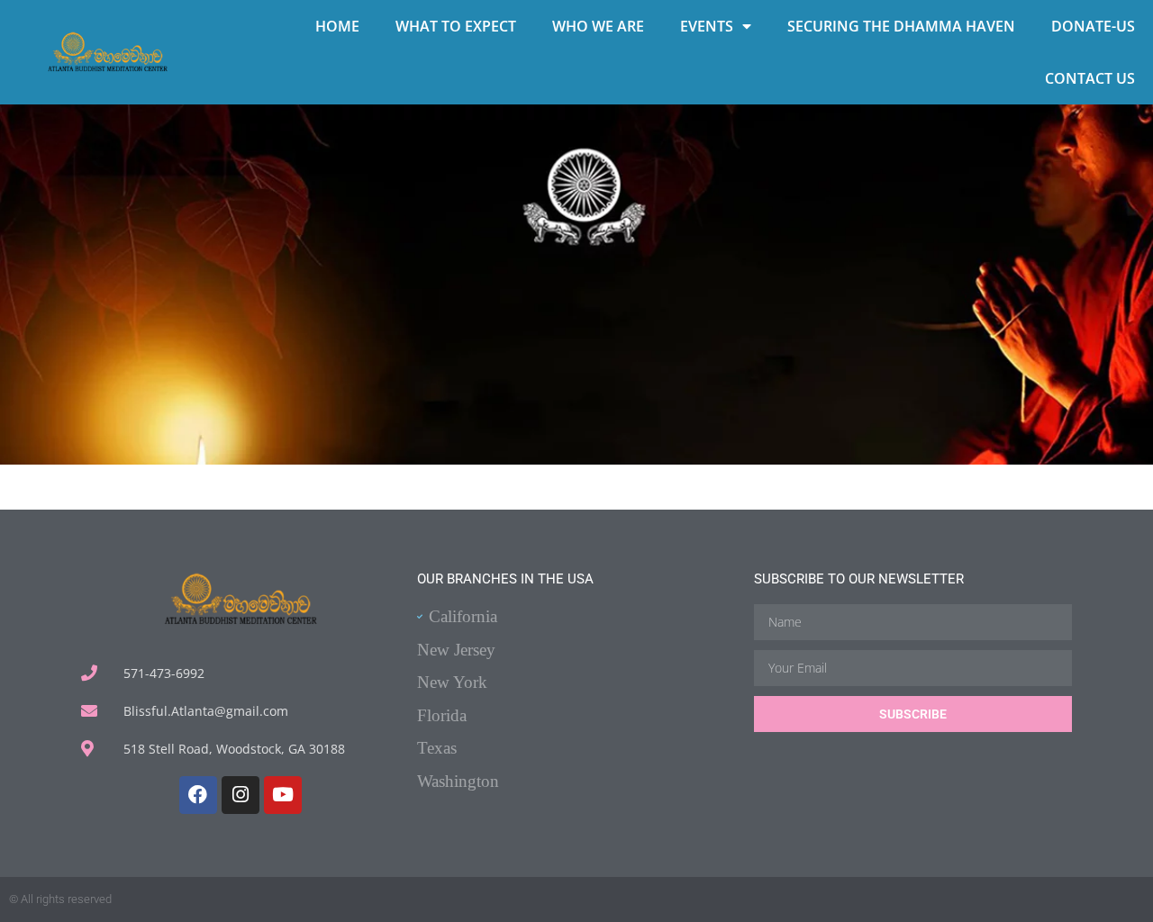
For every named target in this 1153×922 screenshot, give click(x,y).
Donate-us (1093, 26)
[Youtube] (283, 795)
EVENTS (706, 26)
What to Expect (455, 26)
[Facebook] (198, 795)
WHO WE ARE (598, 26)
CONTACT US (1090, 78)
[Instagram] (240, 795)
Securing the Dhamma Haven (901, 26)
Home (337, 26)
